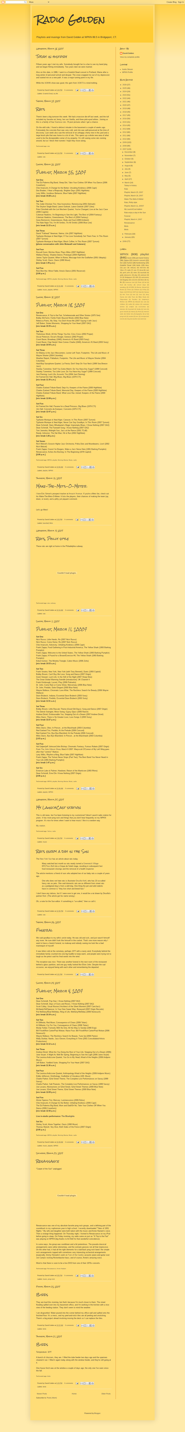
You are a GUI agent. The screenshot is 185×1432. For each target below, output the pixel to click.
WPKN (49, 279)
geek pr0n (126, 272)
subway (53, 603)
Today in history (51, 56)
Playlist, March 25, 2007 (61, 172)
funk (145, 309)
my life (55, 93)
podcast (143, 275)
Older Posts (106, 1394)
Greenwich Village (90, 863)
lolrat (142, 280)
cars (145, 302)
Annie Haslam (61, 1268)
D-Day (145, 289)
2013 (125, 129)
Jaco (140, 294)
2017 (125, 115)
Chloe (129, 289)
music (45, 290)
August (128, 166)
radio (75, 279)
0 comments (68, 90)
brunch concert (139, 260)
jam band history (142, 258)
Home (74, 1394)
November (129, 156)
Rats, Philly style (52, 539)
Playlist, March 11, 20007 (61, 629)
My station (40, 826)
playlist (54, 279)
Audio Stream (127, 69)
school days (141, 285)
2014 (125, 125)
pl (145, 314)
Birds (42, 1294)
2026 (125, 85)
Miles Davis (142, 297)
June (127, 172)
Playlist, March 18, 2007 (60, 305)
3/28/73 (80, 83)
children (122, 304)
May (126, 176)
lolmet (128, 314)
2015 (125, 122)
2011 (125, 136)
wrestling (123, 287)
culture (137, 304)
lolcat (141, 270)
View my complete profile (130, 57)
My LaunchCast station (58, 807)
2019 (125, 108)
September (129, 162)
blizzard (137, 302)
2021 (125, 102)
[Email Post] (77, 90)
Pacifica (134, 299)
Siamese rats (60, 122)
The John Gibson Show (50, 749)
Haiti (140, 292)
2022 (125, 98)
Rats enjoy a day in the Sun (62, 851)
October (128, 159)
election (122, 309)
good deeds (124, 311)
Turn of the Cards (75, 1255)
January (128, 237)
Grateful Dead (48, 93)
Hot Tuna (126, 294)
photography (138, 314)
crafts (130, 304)
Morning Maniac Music (65, 279)
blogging (125, 280)
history (133, 311)
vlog (128, 319)
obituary (133, 267)
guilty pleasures (125, 275)
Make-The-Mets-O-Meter (61, 486)
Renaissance (47, 1161)
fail (145, 282)
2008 (125, 146)
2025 (125, 88)
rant (147, 270)
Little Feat (131, 297)
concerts (134, 280)
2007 (125, 149)
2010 (125, 139)
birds (44, 1329)
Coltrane (136, 289)
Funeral (44, 930)
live (121, 263)
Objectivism (123, 299)
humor (129, 263)
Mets (51, 523)
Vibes (122, 270)
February (128, 234)
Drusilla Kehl (81, 881)
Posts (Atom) (52, 1398)
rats (48, 146)
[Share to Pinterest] (92, 90)
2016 (125, 119)
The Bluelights (67, 1116)
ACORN (131, 287)
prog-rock (51, 1279)
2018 (125, 112)
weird (142, 319)
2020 (125, 105)
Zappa (126, 260)
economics (142, 306)
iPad (139, 311)
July (126, 169)
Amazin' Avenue (75, 494)
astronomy (145, 277)
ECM (128, 292)
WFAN (130, 302)
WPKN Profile (127, 72)
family (139, 309)
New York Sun (46, 859)
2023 (125, 95)
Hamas (146, 292)
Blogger (97, 1413)
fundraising (140, 263)
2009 (125, 142)
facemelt (131, 309)
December (129, 152)
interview (143, 267)
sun (137, 316)
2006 (125, 241)
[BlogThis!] (84, 90)
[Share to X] (87, 90)
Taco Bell (50, 866)
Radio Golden (70, 19)
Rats (40, 109)
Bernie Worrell (142, 287)
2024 (125, 92)
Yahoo (49, 831)
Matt (44, 896)
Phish (139, 282)
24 (121, 277)
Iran (134, 294)
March (127, 183)
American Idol (130, 282)
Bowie (122, 289)
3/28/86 (48, 83)
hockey (129, 285)
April (127, 179)
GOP (134, 292)
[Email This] (81, 90)
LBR (136, 277)
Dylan (122, 292)
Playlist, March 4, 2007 (59, 991)
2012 (125, 132)
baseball (46, 523)
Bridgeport (128, 277)
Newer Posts (42, 1394)
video (135, 272)
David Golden (128, 53)
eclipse (131, 306)
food (121, 285)
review (131, 316)
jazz (125, 267)
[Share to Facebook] (89, 90)
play (135, 275)
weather (135, 319)
